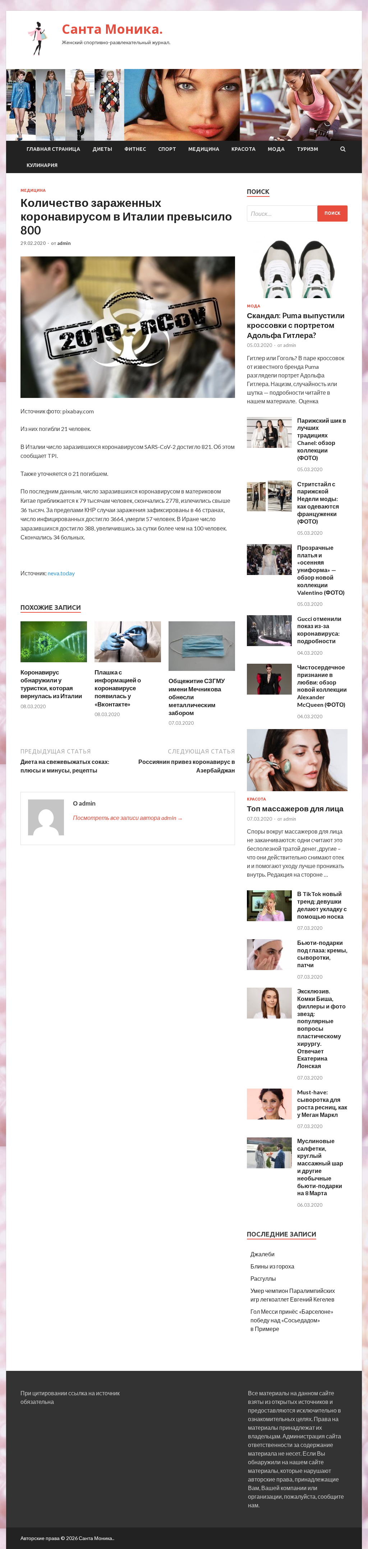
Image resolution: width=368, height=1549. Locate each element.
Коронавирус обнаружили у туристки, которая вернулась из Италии (51, 684)
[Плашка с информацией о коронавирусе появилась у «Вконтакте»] (128, 663)
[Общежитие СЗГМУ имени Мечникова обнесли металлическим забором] (202, 672)
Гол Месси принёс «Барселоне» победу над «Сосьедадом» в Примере (292, 1320)
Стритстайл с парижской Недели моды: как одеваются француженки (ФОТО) (318, 503)
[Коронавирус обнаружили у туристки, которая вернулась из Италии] (53, 663)
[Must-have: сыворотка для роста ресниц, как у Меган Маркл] (269, 1117)
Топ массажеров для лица (295, 808)
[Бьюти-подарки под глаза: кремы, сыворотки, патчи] (269, 967)
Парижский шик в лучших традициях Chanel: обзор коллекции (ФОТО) (321, 439)
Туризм (307, 149)
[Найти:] (297, 213)
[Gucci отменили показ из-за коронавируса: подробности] (269, 643)
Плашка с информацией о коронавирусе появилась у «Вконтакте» (118, 688)
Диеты (102, 149)
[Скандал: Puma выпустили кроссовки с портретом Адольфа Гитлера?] (297, 299)
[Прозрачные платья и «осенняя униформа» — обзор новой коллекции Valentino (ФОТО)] (269, 572)
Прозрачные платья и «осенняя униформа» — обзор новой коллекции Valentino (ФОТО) (321, 570)
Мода (276, 149)
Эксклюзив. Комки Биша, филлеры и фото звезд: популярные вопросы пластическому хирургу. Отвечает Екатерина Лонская (321, 1028)
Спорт (167, 149)
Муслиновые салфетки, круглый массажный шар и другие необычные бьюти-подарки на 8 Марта (320, 1167)
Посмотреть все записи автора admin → (128, 817)
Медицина (203, 149)
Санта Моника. (112, 29)
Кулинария (42, 165)
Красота (243, 149)
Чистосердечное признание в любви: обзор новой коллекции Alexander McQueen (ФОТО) (322, 686)
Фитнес (135, 149)
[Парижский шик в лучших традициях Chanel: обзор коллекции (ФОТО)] (269, 445)
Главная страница (53, 149)
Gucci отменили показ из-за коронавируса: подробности (319, 629)
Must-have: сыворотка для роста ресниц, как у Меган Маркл (322, 1103)
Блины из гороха (272, 1266)
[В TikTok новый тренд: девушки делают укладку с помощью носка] (269, 918)
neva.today (61, 573)
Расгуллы (263, 1278)
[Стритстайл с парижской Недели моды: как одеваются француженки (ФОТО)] (269, 509)
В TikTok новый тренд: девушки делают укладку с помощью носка (322, 904)
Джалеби (262, 1254)
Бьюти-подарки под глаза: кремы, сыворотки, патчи (322, 953)
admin (64, 243)
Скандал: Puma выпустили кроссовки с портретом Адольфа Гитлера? (296, 325)
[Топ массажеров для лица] (297, 792)
